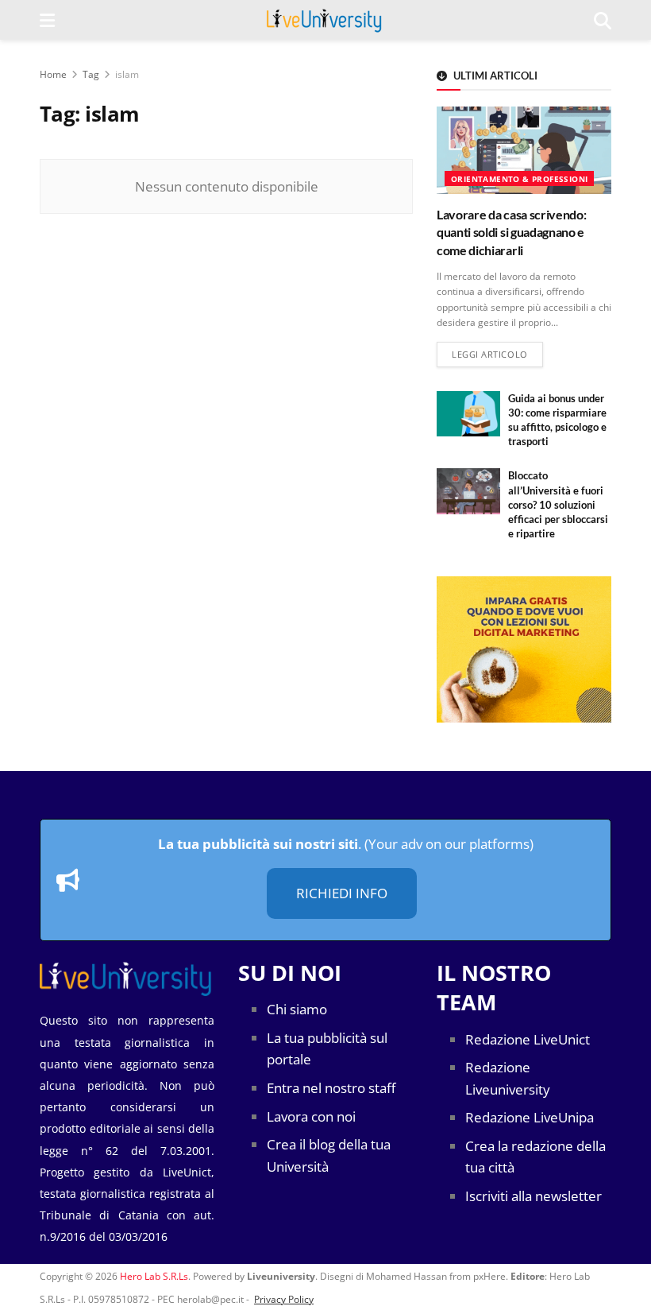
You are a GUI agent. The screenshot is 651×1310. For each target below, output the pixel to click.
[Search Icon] (602, 20)
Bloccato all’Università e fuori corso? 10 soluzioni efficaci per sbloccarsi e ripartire (558, 504)
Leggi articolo (497, 353)
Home (53, 74)
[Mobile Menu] (47, 20)
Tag (91, 74)
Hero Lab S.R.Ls (154, 1276)
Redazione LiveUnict (527, 1039)
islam (127, 74)
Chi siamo (297, 1009)
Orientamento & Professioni (519, 178)
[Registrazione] (524, 649)
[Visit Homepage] (324, 20)
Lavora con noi (311, 1116)
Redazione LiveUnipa (529, 1117)
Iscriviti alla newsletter (533, 1196)
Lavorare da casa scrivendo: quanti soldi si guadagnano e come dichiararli (511, 232)
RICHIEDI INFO (341, 893)
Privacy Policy (284, 1299)
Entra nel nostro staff (331, 1088)
